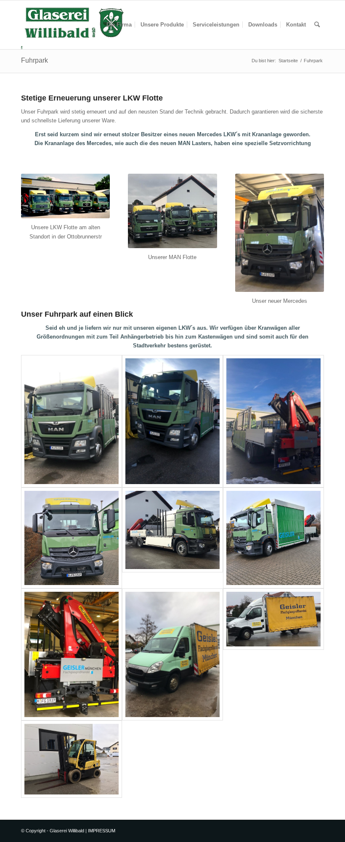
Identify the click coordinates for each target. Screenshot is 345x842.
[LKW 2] (172, 421)
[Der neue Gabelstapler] (71, 759)
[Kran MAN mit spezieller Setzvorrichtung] (273, 421)
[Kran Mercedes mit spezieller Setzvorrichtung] (71, 654)
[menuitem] (119, 24)
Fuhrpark (34, 60)
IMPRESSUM (101, 830)
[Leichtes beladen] (172, 537)
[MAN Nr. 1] (71, 421)
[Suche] (317, 24)
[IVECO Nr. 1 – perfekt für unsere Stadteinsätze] (172, 654)
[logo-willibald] (74, 24)
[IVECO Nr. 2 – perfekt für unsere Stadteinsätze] (273, 654)
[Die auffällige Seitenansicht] (273, 537)
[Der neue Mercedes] (71, 537)
